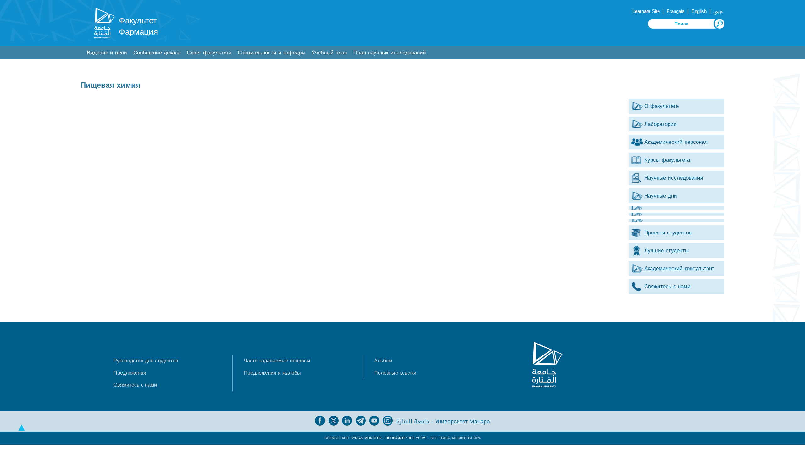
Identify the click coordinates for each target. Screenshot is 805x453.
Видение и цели (107, 53)
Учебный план (329, 53)
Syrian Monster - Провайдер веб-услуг (389, 438)
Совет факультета (209, 53)
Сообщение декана (156, 53)
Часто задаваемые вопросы (277, 361)
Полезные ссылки (395, 373)
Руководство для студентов (146, 361)
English (699, 11)
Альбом (383, 361)
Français (676, 11)
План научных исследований (389, 53)
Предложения (130, 373)
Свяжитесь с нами (135, 385)
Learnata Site (646, 11)
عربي (718, 11)
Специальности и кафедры (271, 53)
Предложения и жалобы (272, 373)
